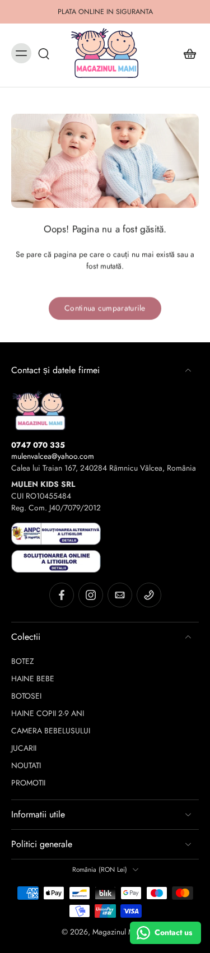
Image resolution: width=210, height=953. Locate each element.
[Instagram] (90, 595)
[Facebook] (61, 595)
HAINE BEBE (32, 678)
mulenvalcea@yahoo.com (52, 456)
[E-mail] (120, 595)
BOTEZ (22, 661)
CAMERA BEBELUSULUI (50, 731)
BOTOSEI (26, 696)
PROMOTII (28, 783)
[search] (43, 53)
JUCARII (23, 748)
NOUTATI (26, 765)
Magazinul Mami (119, 931)
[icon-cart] (186, 53)
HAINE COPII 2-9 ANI (47, 713)
